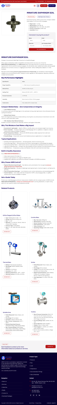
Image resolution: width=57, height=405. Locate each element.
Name (30, 38)
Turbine (33, 312)
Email (43, 38)
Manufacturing (31, 16)
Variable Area (7, 312)
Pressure (48, 16)
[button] (34, 5)
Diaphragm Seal (41, 16)
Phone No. (31, 43)
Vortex (33, 262)
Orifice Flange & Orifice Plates (11, 215)
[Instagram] (33, 395)
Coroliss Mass (35, 217)
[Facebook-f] (31, 395)
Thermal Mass (7, 262)
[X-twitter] (36, 395)
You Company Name (46, 43)
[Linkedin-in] (39, 395)
